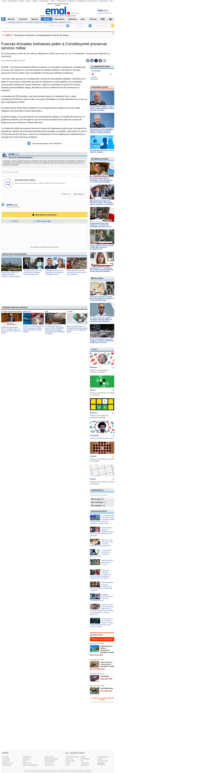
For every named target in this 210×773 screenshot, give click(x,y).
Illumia (70, 311)
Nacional (11, 19)
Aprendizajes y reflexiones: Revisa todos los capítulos (102, 151)
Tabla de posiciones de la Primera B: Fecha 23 (107, 562)
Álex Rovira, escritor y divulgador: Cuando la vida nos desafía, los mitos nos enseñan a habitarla (102, 130)
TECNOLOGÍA (6, 765)
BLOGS (68, 763)
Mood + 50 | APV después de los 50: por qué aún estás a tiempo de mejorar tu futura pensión (33, 329)
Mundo (46, 19)
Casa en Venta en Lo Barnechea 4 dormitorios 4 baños (107, 664)
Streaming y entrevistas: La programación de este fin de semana (41, 35)
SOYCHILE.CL (85, 765)
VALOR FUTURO (103, 761)
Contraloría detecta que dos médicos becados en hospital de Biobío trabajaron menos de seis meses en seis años (101, 622)
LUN (82, 761)
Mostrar (57, 5)
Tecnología (11, 22)
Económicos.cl (82, 1)
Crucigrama (94, 435)
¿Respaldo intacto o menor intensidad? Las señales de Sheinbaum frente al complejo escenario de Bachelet (54, 274)
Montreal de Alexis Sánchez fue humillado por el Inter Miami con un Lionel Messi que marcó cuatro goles (102, 531)
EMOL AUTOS (49, 757)
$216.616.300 (96, 655)
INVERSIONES (85, 759)
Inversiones (43, 1)
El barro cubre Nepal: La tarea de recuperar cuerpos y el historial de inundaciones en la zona (102, 340)
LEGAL (68, 765)
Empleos (72, 1)
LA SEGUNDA (85, 763)
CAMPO (83, 757)
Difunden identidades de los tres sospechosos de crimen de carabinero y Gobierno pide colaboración (102, 586)
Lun (111, 1)
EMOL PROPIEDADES (51, 759)
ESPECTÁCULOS (7, 763)
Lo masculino (95, 71)
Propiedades (61, 1)
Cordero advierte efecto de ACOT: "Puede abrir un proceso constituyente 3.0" (101, 247)
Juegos (94, 349)
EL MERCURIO (70, 761)
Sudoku (93, 479)
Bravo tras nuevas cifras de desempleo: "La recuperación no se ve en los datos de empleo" (101, 180)
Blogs (21, 1)
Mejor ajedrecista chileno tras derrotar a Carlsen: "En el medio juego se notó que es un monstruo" (102, 202)
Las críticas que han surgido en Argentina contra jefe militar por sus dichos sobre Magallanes (101, 319)
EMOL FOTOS (27, 763)
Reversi (93, 390)
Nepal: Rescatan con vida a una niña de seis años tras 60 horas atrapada (76, 272)
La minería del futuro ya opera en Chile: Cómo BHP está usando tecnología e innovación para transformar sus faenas (55, 329)
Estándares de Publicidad (83, 771)
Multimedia (38, 22)
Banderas (93, 367)
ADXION (100, 759)
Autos (52, 1)
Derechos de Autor (29, 771)
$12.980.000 (106, 691)
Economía (23, 19)
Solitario (93, 456)
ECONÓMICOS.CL (103, 757)
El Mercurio (12, 1)
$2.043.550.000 (97, 669)
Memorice (93, 413)
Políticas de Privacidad (43, 771)
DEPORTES (6, 761)
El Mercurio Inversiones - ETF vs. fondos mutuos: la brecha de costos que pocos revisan (11, 330)
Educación (19, 22)
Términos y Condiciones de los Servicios (63, 771)
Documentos (29, 22)
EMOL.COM (69, 759)
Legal (28, 1)
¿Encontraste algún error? (47, 143)
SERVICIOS (26, 759)
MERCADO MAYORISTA (101, 763)
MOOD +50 (27, 311)
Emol (4, 1)
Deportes (34, 19)
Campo (35, 1)
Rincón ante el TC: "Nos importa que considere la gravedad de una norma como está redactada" (101, 269)
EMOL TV (26, 761)
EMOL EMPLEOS (50, 761)
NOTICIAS (5, 757)
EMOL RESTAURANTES (30, 765)
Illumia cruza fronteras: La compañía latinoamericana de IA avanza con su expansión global (77, 329)
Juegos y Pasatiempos (50, 22)
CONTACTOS (49, 763)
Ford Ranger (104, 676)
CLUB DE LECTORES (72, 757)
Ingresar (100, 13)
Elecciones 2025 (64, 22)
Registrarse (108, 13)
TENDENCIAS (27, 757)
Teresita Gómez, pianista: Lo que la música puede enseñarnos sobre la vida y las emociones (102, 108)
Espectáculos (59, 19)
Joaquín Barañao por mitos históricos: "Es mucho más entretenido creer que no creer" (101, 225)
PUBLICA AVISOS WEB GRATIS (102, 639)
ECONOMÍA (6, 759)
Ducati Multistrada (106, 688)
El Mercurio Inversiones (11, 311)
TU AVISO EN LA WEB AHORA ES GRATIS (102, 699)
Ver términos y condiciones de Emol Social (44, 247)
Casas (95, 1)
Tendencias (72, 19)
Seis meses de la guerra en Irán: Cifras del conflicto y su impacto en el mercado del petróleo (102, 298)
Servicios (92, 19)
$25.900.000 (106, 679)
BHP (46, 311)
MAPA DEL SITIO (50, 765)
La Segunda (103, 1)
